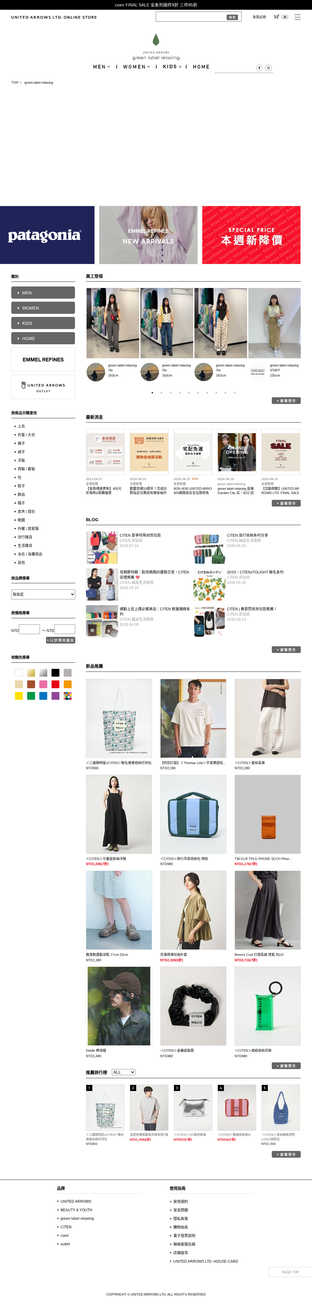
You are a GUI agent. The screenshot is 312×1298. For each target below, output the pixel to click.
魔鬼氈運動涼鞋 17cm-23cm (107, 954)
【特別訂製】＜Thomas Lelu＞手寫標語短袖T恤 (196, 763)
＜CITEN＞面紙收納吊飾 (253, 1050)
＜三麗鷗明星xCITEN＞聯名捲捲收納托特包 (118, 763)
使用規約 (180, 1202)
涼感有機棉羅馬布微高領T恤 (149, 1134)
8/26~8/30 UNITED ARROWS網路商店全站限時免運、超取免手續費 (193, 493)
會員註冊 (259, 17)
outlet (65, 1244)
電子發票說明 (184, 1236)
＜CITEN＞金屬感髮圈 (177, 1050)
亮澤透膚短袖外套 (173, 954)
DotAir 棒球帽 (96, 1050)
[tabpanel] (113, 336)
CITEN (66, 1227)
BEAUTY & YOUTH (76, 1210)
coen (65, 1235)
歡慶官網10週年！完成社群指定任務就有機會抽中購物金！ (148, 493)
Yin (96, 372)
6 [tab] (198, 393)
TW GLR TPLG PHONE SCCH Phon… (263, 859)
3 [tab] (171, 393)
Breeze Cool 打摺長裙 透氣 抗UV (259, 954)
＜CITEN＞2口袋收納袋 (190, 1134)
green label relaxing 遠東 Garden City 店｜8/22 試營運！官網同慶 (236, 493)
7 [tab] (207, 393)
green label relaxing (122, 365)
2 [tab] (161, 393)
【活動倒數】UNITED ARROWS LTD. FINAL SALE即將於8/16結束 (280, 493)
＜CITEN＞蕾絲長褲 (250, 763)
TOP (14, 82)
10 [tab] (235, 393)
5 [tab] (189, 393)
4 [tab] (180, 393)
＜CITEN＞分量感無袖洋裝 (106, 859)
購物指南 (180, 1227)
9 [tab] (225, 393)
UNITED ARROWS (76, 1201)
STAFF (257, 372)
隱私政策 (180, 1219)
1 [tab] (152, 393)
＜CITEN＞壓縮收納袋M (234, 1134)
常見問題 (180, 1210)
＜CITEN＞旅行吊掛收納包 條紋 (184, 859)
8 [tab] (216, 393)
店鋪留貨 (180, 1253)
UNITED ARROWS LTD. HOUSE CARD (205, 1261)
